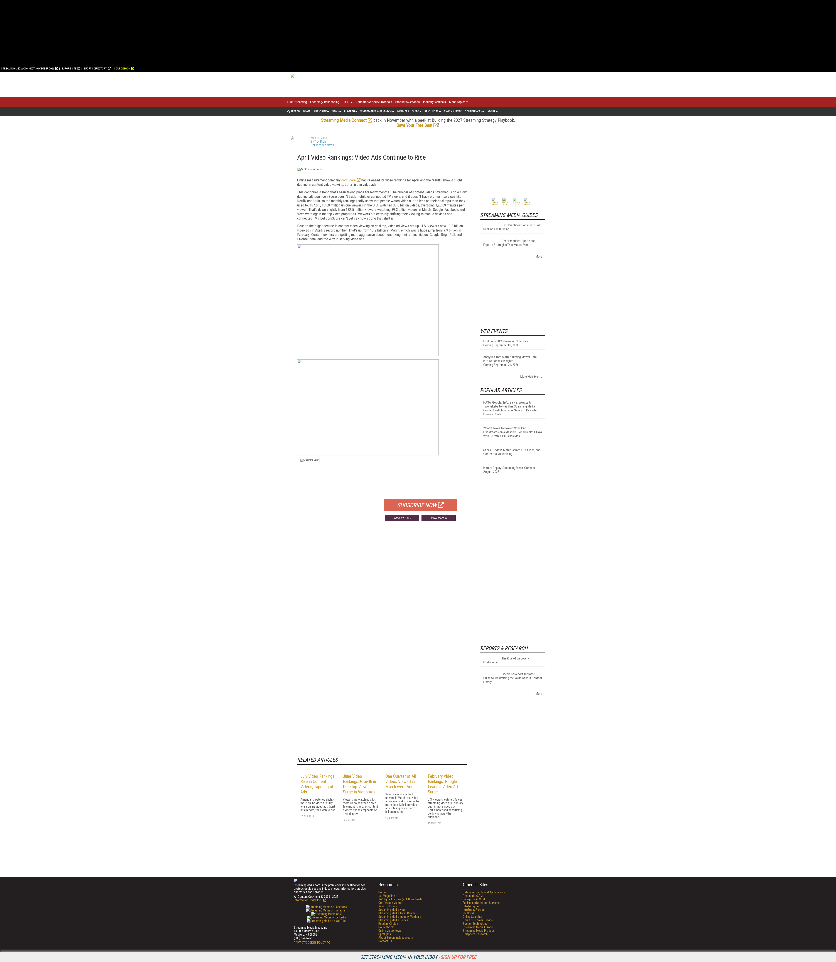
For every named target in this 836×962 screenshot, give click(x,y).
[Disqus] (382, 588)
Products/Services (407, 102)
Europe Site (69, 68)
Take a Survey (453, 111)
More (539, 257)
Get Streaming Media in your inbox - (418, 957)
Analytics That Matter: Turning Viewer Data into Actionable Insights (510, 359)
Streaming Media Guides (393, 920)
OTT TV (348, 102)
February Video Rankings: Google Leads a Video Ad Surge (443, 784)
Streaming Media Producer (479, 930)
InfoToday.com (472, 906)
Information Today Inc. (308, 900)
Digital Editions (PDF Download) (400, 899)
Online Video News (322, 145)
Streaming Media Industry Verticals (399, 916)
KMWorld (468, 913)
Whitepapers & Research (376, 111)
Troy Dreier (320, 141)
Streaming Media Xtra (391, 909)
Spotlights (384, 934)
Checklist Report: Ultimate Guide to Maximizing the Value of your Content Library (512, 678)
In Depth (349, 111)
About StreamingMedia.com (395, 937)
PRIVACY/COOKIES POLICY (310, 942)
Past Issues (439, 518)
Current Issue (402, 518)
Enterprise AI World (474, 899)
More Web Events (531, 377)
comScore (348, 180)
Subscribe (320, 111)
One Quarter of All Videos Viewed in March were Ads (400, 781)
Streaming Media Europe (478, 927)
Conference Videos (390, 903)
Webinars (403, 111)
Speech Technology (475, 923)
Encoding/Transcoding (324, 102)
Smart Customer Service (478, 920)
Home (306, 111)
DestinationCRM (473, 896)
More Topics (457, 102)
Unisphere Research (475, 934)
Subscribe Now (417, 505)
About (491, 111)
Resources (431, 111)
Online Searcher (472, 916)
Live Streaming (297, 102)
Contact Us (385, 941)
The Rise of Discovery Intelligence (506, 660)
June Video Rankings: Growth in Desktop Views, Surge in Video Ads (359, 784)
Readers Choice (388, 923)
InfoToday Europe (474, 909)
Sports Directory (95, 68)
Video (415, 111)
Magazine (386, 896)
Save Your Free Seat (414, 125)
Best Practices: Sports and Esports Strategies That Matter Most (509, 243)
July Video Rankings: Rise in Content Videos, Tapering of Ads (317, 784)
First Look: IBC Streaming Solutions (505, 341)
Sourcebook (122, 68)
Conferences (473, 111)
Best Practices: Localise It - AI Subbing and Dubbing (511, 227)
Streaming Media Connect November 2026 (27, 68)
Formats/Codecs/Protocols (374, 102)
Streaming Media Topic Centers (397, 913)
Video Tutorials (387, 906)
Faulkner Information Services (481, 903)
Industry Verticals (434, 102)
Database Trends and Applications (484, 892)
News (335, 111)
